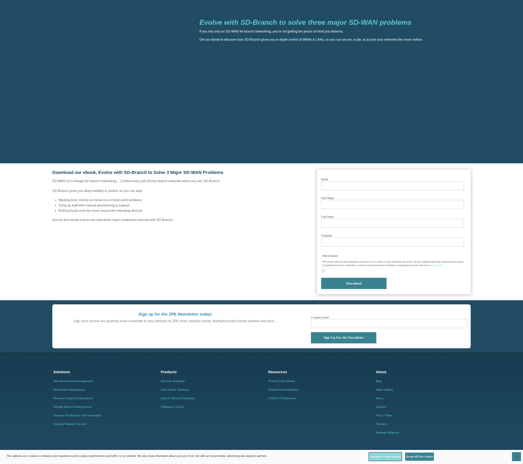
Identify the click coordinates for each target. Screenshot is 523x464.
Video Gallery (384, 389)
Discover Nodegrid (173, 381)
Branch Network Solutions (177, 398)
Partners (381, 424)
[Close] (516, 456)
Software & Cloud (172, 406)
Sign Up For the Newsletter (343, 337)
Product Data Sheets (281, 381)
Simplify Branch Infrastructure (72, 406)
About (379, 398)
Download (353, 283)
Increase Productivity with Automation (77, 415)
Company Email (320, 317)
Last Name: (327, 216)
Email (324, 179)
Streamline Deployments (69, 389)
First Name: (328, 198)
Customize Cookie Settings (385, 456)
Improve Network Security (70, 424)
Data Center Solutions (175, 389)
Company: (327, 235)
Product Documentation (283, 389)
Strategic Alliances (387, 432)
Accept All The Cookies (419, 456)
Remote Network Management (73, 381)
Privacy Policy (436, 265)
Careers (381, 406)
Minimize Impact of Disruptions (73, 398)
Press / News (384, 415)
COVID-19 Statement (282, 398)
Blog (378, 381)
